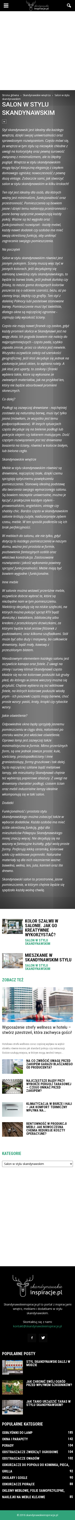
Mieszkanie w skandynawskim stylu (48, 957)
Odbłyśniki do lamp (17, 1433)
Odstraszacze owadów (20, 1458)
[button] (69, 5)
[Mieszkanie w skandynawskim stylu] (12, 960)
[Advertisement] (37, 50)
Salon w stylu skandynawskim (37, 942)
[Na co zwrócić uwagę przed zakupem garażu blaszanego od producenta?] (12, 1066)
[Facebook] (32, 1338)
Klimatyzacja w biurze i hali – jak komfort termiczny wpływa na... (49, 1107)
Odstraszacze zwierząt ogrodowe (30, 1452)
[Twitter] (43, 1338)
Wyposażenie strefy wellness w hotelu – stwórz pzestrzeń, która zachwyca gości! (37, 1030)
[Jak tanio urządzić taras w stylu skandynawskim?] (12, 1407)
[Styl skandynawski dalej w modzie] (12, 1367)
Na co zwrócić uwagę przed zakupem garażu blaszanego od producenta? (49, 1064)
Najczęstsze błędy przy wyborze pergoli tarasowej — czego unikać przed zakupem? (48, 1086)
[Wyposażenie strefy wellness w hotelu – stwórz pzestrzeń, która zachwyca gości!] (37, 1004)
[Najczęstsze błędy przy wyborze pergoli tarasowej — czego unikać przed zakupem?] (12, 1086)
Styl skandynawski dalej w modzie (48, 1363)
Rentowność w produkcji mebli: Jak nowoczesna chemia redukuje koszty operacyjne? (46, 1129)
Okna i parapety (15, 1439)
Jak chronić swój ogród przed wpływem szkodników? (49, 1383)
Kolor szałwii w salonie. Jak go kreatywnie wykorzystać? (41, 927)
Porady (8, 1446)
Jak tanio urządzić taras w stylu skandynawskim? (48, 1403)
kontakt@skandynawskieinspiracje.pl (37, 1326)
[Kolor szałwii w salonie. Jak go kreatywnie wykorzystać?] (12, 926)
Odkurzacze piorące (18, 1484)
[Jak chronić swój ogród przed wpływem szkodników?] (12, 1387)
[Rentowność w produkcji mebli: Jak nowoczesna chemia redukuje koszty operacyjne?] (12, 1129)
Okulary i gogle (14, 1478)
